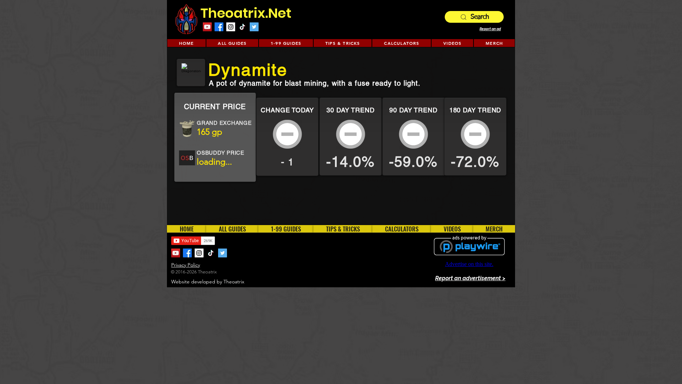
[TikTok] (242, 26)
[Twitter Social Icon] (254, 26)
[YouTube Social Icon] (207, 26)
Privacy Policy (185, 265)
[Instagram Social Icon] (230, 26)
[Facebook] (219, 26)
